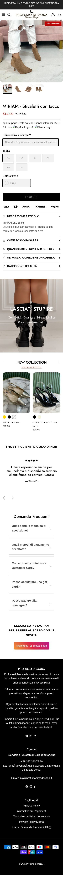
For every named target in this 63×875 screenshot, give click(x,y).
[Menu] (3, 14)
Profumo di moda (34, 864)
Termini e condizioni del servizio (31, 816)
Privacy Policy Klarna (31, 821)
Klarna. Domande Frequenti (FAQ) (31, 827)
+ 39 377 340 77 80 (32, 761)
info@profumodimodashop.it (36, 778)
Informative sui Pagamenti (31, 811)
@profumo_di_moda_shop (31, 645)
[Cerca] (10, 14)
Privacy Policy (31, 805)
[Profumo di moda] (31, 14)
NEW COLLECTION (31, 362)
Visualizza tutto (31, 367)
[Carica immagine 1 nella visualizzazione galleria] (31, 51)
